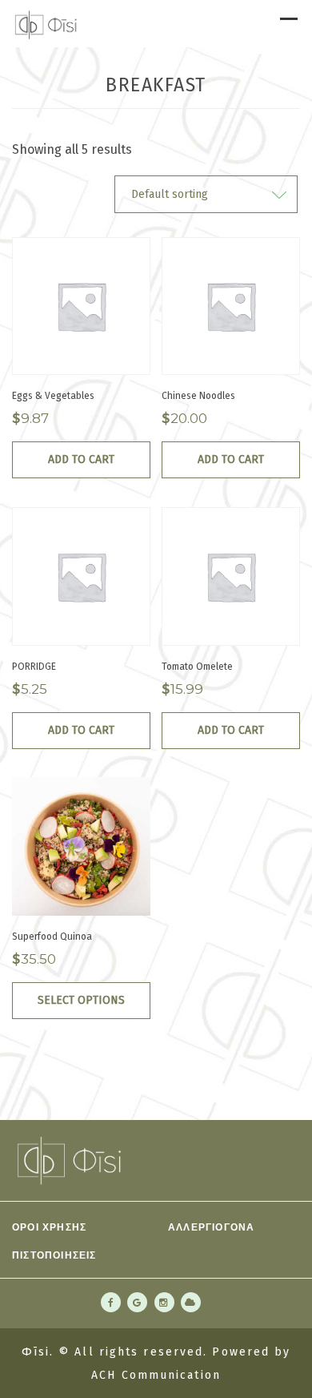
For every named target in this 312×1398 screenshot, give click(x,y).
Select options (81, 1000)
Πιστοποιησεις (54, 1254)
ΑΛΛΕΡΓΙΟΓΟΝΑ (211, 1226)
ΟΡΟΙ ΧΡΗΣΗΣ (49, 1226)
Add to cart (81, 459)
